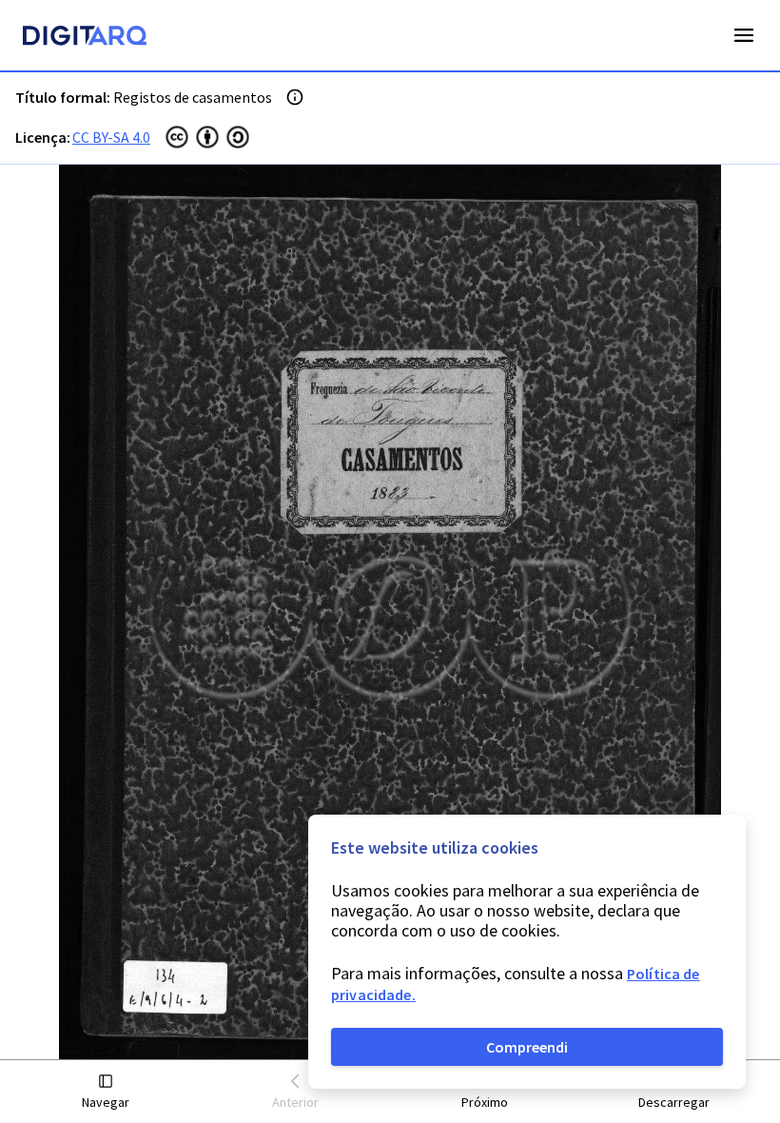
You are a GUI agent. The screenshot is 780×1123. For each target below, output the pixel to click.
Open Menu (744, 35)
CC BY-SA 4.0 (111, 137)
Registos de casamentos (192, 97)
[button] (106, 1092)
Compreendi (527, 1046)
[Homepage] (84, 38)
